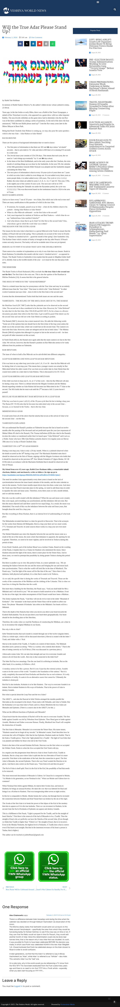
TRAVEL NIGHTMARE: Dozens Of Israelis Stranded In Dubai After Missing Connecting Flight (101, 106)
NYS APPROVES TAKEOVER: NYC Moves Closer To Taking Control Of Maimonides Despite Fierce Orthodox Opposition (102, 206)
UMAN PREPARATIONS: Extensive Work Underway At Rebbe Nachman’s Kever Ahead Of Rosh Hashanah (101, 86)
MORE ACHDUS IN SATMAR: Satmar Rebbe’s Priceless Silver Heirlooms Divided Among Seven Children (101, 167)
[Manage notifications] (114, 1002)
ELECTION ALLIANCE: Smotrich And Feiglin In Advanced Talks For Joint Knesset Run (102, 125)
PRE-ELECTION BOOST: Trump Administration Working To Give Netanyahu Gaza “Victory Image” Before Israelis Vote (101, 65)
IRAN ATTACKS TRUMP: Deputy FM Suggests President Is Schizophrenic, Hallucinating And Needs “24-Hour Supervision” (101, 229)
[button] (98, 2)
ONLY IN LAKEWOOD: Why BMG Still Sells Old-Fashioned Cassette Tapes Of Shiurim (101, 186)
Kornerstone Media (68, 1004)
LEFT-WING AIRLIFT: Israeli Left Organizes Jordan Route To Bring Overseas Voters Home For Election (101, 44)
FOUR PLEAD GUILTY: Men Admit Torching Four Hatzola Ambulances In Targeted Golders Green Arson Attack (101, 146)
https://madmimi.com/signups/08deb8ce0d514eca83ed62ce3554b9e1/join (30, 475)
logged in (18, 986)
